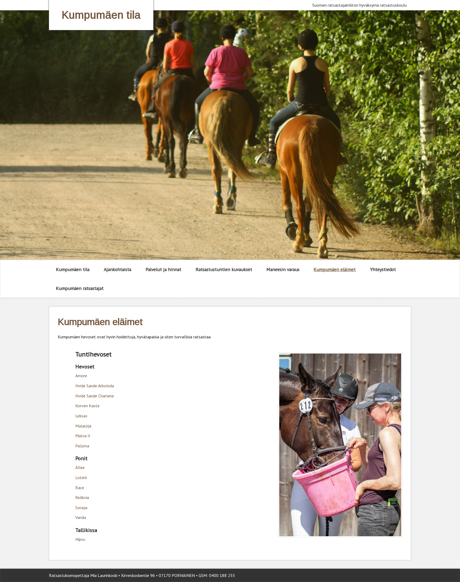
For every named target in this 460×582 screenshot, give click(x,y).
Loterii (81, 477)
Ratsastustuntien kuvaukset (224, 269)
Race (79, 487)
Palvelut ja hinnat (163, 269)
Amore (81, 375)
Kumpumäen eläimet (335, 269)
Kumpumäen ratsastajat (80, 288)
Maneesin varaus (282, 269)
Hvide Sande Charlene (94, 395)
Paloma (82, 445)
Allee (80, 467)
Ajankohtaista (117, 269)
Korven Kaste (87, 405)
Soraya (81, 507)
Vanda (80, 517)
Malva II (82, 435)
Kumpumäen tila (72, 269)
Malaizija (83, 426)
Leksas (81, 415)
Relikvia (82, 497)
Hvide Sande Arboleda (94, 385)
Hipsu (80, 539)
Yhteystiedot (383, 269)
